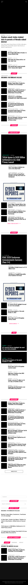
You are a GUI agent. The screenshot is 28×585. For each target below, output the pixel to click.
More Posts (14, 471)
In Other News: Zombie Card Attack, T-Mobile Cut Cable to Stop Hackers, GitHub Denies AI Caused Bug (13, 521)
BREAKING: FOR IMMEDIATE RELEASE (10, 510)
